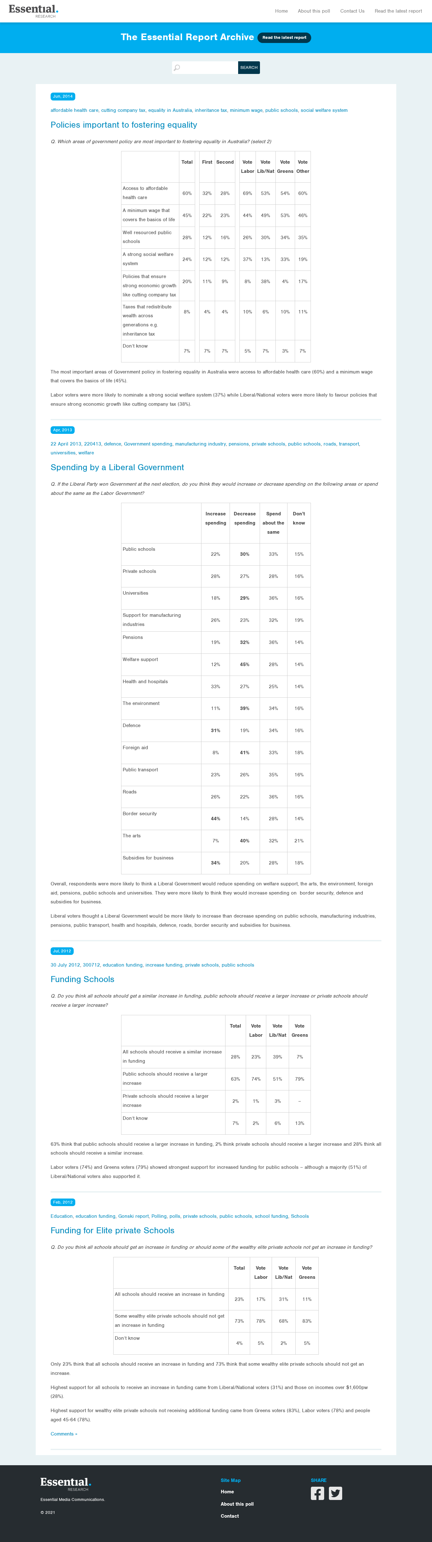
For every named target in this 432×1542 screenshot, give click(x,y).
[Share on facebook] (318, 1497)
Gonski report (133, 1216)
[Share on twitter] (335, 1497)
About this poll (314, 11)
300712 (91, 965)
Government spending (148, 444)
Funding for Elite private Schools (113, 1230)
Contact (230, 1516)
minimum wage (246, 110)
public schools (281, 110)
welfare (86, 453)
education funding (123, 965)
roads (330, 444)
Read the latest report (398, 11)
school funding (271, 1216)
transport (349, 444)
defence (112, 444)
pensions (239, 444)
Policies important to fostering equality (124, 124)
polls (175, 1216)
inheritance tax (211, 110)
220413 (92, 444)
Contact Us (352, 11)
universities (63, 453)
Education (62, 1216)
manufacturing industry (200, 444)
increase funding (163, 965)
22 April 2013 (66, 444)
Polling (159, 1216)
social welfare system (324, 110)
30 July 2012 (65, 965)
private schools (268, 444)
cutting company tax (123, 110)
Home (281, 11)
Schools (300, 1216)
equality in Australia (170, 110)
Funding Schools (82, 979)
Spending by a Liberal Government (117, 467)
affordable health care (74, 110)
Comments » (64, 1434)
